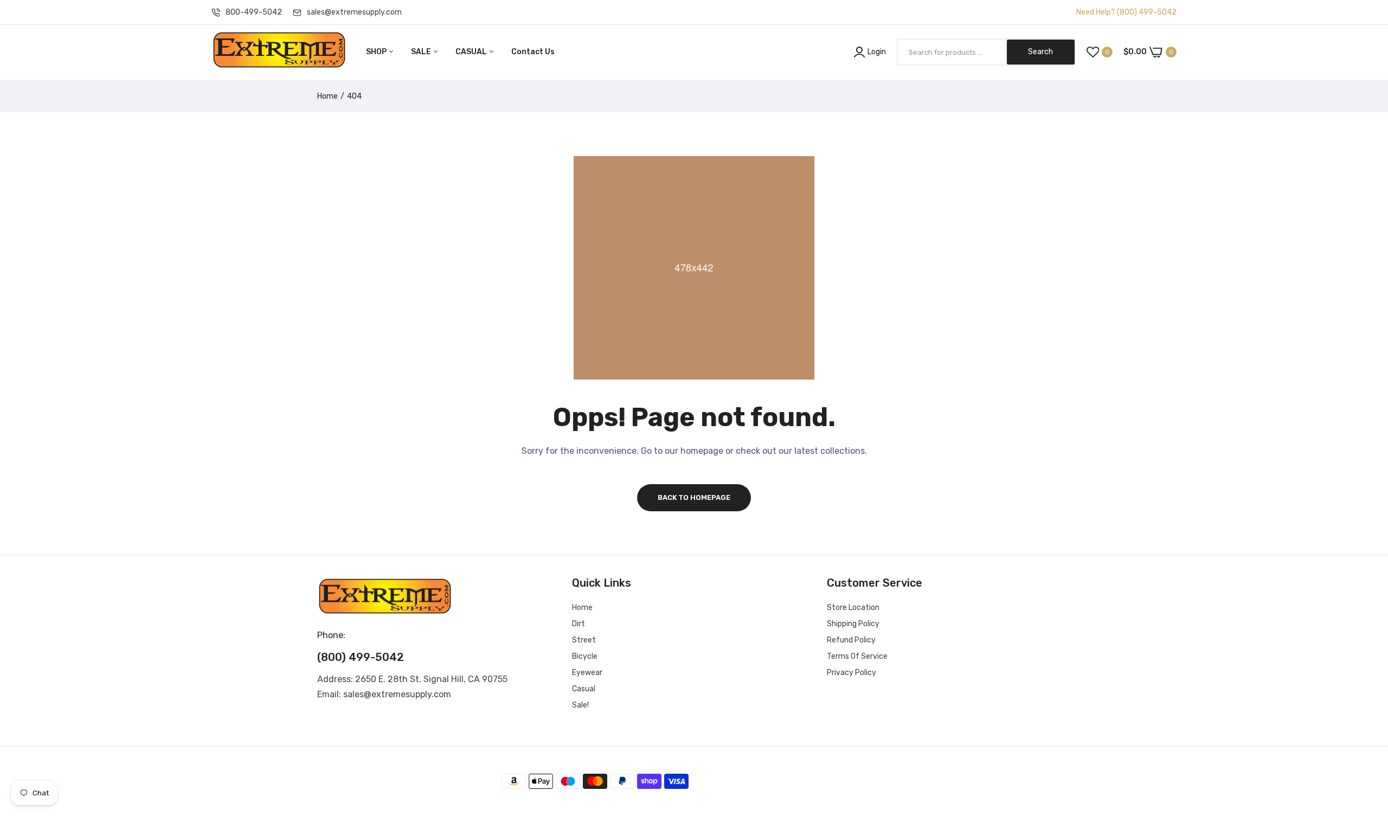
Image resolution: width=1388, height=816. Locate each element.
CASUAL (472, 51)
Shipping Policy (853, 623)
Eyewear (587, 672)
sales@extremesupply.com (354, 12)
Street (584, 640)
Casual (583, 688)
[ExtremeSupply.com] (279, 52)
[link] (1366, 737)
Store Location (853, 607)
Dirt (578, 623)
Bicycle (584, 656)
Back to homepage (694, 497)
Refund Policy (851, 640)
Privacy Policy (851, 672)
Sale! (580, 705)
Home (327, 96)
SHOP (377, 51)
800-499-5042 (254, 12)
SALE (422, 51)
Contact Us (533, 51)
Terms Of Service (857, 656)
